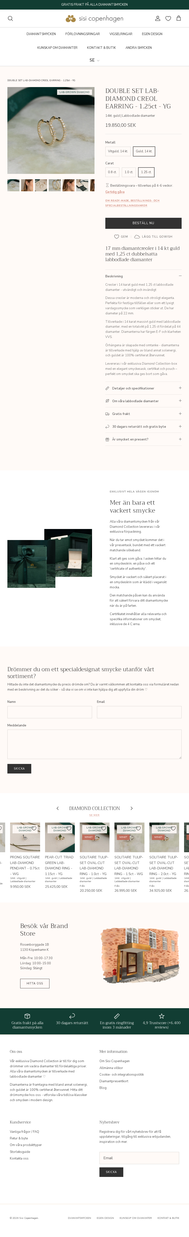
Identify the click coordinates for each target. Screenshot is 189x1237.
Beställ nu (143, 223)
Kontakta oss (19, 1158)
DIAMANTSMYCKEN (41, 34)
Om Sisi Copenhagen (114, 1061)
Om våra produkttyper (26, 1145)
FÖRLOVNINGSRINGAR (82, 34)
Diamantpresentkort (113, 1081)
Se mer (94, 815)
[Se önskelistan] (168, 18)
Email (101, 702)
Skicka (19, 769)
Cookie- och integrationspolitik (121, 1074)
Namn (11, 702)
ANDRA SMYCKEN (139, 48)
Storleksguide (20, 1152)
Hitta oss (35, 983)
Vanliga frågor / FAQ (24, 1132)
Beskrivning (114, 276)
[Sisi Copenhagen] (95, 18)
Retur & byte (19, 1138)
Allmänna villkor (111, 1068)
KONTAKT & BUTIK (101, 48)
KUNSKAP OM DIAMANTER (57, 48)
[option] (50, 130)
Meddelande (16, 725)
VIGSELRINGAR (121, 34)
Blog (103, 1088)
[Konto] (157, 18)
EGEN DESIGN (152, 34)
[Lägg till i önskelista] (121, 236)
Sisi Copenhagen (28, 1218)
